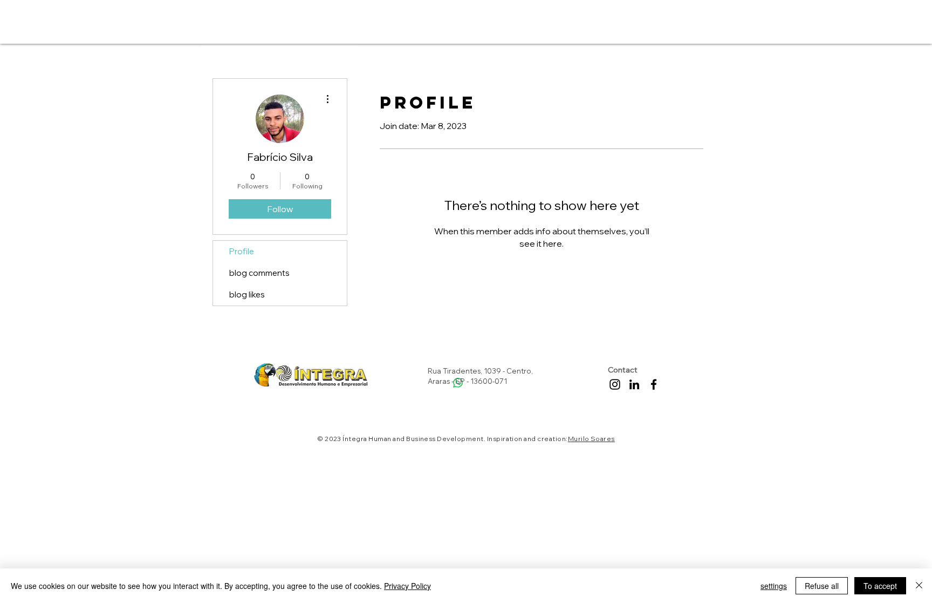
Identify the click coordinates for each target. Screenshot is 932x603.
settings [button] (773, 585)
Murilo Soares (591, 439)
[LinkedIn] (634, 384)
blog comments (259, 273)
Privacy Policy (407, 585)
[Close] (919, 585)
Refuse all (822, 585)
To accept (880, 585)
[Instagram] (615, 384)
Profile (241, 251)
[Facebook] (654, 384)
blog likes (247, 294)
